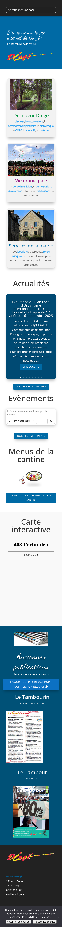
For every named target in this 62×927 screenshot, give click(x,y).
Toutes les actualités (31, 386)
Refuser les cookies (44, 921)
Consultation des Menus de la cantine (31, 497)
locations (22, 251)
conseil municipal (22, 186)
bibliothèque (47, 126)
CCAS (18, 130)
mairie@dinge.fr (15, 894)
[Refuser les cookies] (57, 916)
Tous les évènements (31, 436)
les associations (34, 121)
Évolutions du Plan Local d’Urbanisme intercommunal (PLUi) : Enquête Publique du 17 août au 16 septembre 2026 (31, 308)
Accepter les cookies (18, 921)
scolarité (30, 130)
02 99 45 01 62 (14, 890)
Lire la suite (31, 367)
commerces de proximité (22, 126)
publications (43, 191)
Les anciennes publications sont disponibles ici (29, 684)
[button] (51, 421)
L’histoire (19, 121)
